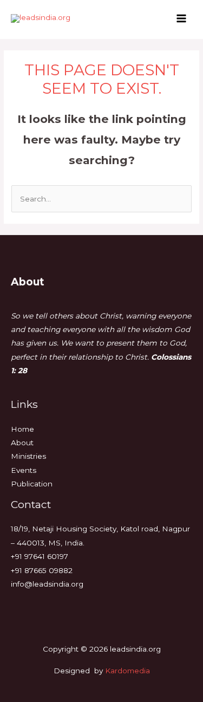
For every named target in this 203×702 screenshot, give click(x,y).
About (22, 442)
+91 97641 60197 (39, 556)
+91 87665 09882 (42, 570)
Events (23, 470)
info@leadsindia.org (47, 584)
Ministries (28, 456)
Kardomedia (127, 670)
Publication (32, 483)
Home (22, 429)
